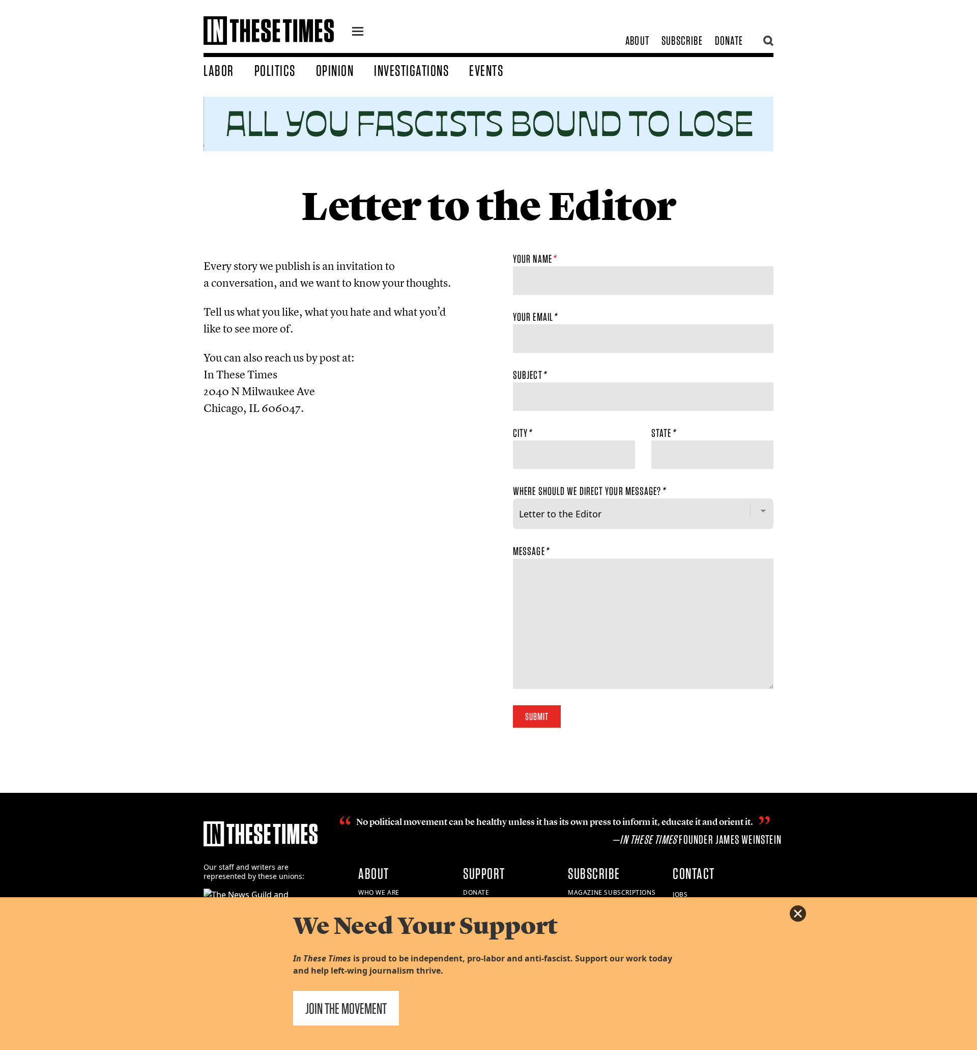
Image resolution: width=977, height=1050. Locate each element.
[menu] (357, 32)
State (663, 432)
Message (531, 551)
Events (486, 70)
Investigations (411, 70)
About (637, 40)
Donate (729, 40)
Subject (529, 374)
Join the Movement (346, 1008)
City (522, 432)
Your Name (534, 258)
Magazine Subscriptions (611, 892)
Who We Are (378, 892)
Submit (537, 716)
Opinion (335, 70)
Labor (219, 70)
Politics (275, 70)
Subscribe (682, 40)
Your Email (535, 316)
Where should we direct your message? (589, 491)
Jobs (680, 894)
